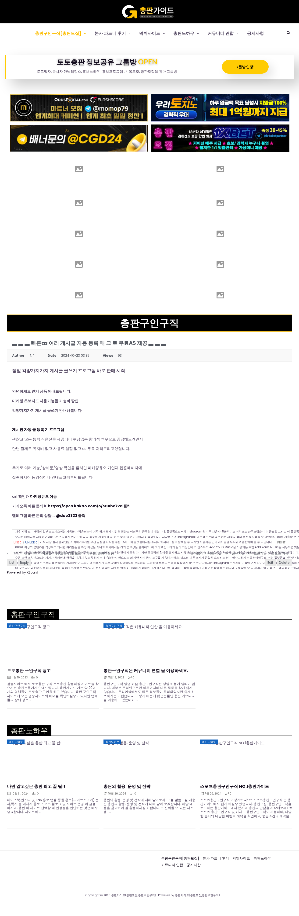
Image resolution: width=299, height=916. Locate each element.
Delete (284, 562)
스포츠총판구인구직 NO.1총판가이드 (234, 786)
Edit (270, 562)
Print (281, 542)
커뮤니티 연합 (221, 33)
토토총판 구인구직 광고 (29, 670)
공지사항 (255, 33)
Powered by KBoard (22, 572)
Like (17, 542)
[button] (83, 33)
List (11, 562)
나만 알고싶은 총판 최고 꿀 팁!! (36, 786)
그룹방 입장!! (245, 67)
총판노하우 (183, 33)
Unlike (31, 542)
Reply (24, 562)
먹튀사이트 (149, 33)
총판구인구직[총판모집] (58, 33)
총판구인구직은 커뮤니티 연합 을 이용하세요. (145, 670)
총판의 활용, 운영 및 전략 (126, 786)
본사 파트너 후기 (110, 33)
